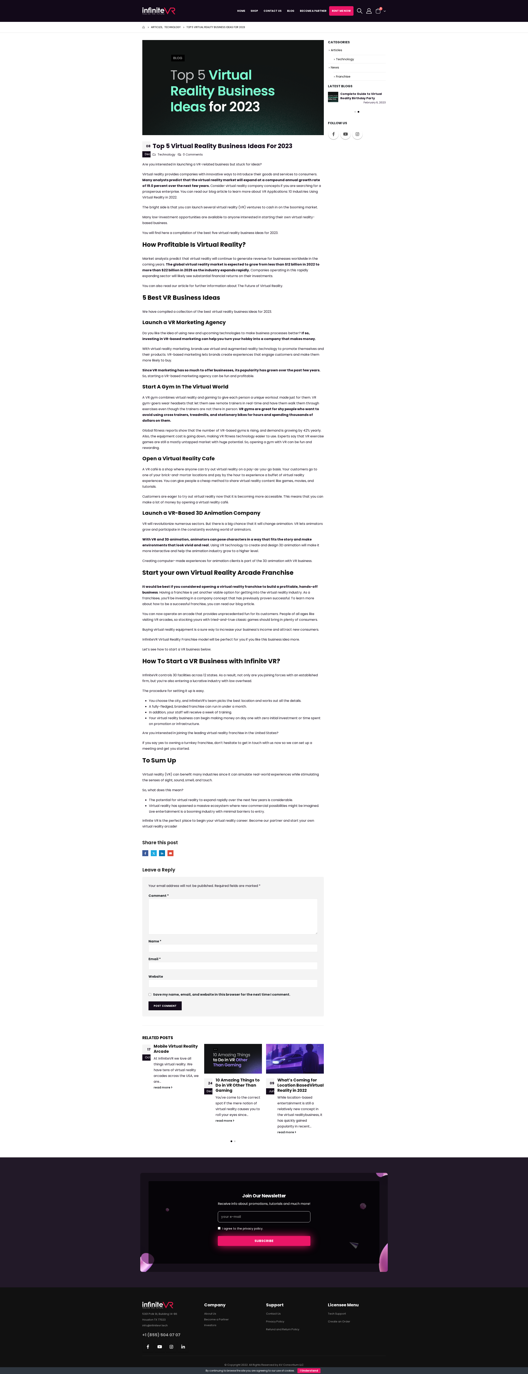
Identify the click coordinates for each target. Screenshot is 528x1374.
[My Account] (369, 11)
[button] (231, 1141)
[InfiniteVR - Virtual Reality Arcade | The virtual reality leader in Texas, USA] (158, 10)
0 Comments (193, 154)
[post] (333, 97)
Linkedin (183, 1347)
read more (162, 1121)
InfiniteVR (150, 639)
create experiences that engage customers (256, 354)
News (335, 67)
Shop (254, 11)
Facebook (145, 853)
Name (154, 941)
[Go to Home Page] (143, 27)
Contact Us (273, 11)
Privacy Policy (275, 1321)
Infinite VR (150, 820)
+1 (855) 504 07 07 (161, 1335)
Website (155, 976)
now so (279, 742)
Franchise (343, 76)
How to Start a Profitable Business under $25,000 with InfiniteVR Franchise (362, 98)
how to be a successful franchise (179, 604)
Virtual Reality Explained (292, 1048)
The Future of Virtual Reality (260, 285)
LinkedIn (162, 853)
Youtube (345, 177)
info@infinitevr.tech (155, 1325)
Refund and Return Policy (282, 1329)
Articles (336, 50)
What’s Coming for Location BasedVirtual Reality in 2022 (239, 1085)
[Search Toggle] (359, 11)
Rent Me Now (341, 11)
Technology (166, 154)
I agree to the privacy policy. (242, 1228)
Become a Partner (313, 11)
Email (170, 853)
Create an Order (339, 1321)
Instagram (357, 177)
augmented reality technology (252, 348)
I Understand (309, 1370)
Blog (291, 11)
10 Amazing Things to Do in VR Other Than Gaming (176, 1085)
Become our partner (266, 820)
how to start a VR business (178, 649)
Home (241, 11)
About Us (210, 1314)
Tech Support (337, 1314)
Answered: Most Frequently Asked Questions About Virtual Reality (355, 139)
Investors (210, 1325)
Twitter (154, 853)
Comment (158, 895)
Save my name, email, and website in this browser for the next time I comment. (221, 994)
